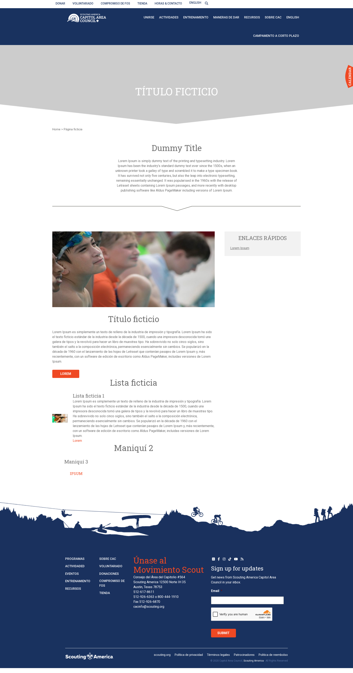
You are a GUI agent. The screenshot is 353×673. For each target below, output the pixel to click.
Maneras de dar (226, 17)
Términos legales (218, 655)
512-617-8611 (143, 592)
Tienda (142, 3)
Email (216, 591)
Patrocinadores (244, 655)
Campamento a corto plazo (276, 36)
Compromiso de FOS (115, 3)
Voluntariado (83, 3)
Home (56, 129)
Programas (74, 559)
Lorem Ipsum (239, 248)
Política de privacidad (189, 655)
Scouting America (254, 660)
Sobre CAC (273, 17)
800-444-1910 (168, 597)
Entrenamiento (195, 17)
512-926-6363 (143, 597)
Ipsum (76, 473)
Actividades (168, 17)
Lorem (65, 374)
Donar (60, 3)
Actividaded (75, 566)
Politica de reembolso (273, 655)
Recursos (252, 17)
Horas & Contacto (168, 3)
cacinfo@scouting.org (148, 607)
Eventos (72, 574)
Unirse (149, 17)
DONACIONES (109, 574)
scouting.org (162, 655)
